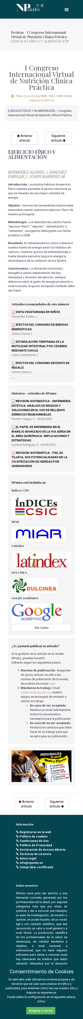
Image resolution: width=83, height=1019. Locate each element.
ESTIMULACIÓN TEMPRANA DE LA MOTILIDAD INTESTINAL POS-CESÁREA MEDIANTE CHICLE (39, 346)
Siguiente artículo (58, 138)
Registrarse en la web (35, 832)
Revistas (17, 32)
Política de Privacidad (36, 845)
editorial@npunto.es (36, 692)
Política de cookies (33, 836)
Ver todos (42, 628)
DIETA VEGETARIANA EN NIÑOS (37, 312)
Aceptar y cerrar (41, 1011)
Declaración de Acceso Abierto (42, 849)
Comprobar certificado (36, 867)
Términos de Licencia (35, 854)
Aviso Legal (28, 858)
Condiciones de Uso (34, 841)
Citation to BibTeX (41, 100)
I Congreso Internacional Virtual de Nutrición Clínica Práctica (39, 34)
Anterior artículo (26, 138)
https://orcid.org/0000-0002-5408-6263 (43, 96)
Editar (41, 1001)
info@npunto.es (31, 862)
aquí (52, 683)
